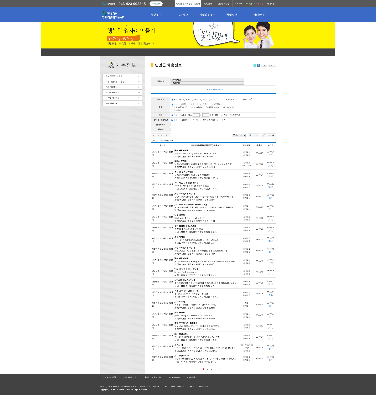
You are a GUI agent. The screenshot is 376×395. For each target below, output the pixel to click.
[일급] (196, 240)
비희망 (222, 120)
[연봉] (196, 175)
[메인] (122, 14)
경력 (184, 115)
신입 (226, 115)
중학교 (206, 104)
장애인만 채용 (209, 120)
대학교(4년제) (197, 107)
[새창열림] (156, 3)
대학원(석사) (213, 107)
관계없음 (177, 99)
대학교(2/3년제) (180, 107)
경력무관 (236, 115)
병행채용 (186, 120)
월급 (196, 99)
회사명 (161, 129)
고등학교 (217, 104)
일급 (205, 99)
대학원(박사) (228, 107)
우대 (196, 120)
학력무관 (177, 110)
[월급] (195, 153)
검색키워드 (161, 124)
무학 (184, 104)
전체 (175, 104)
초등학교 (194, 104)
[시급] (196, 186)
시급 (213, 99)
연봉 (188, 99)
